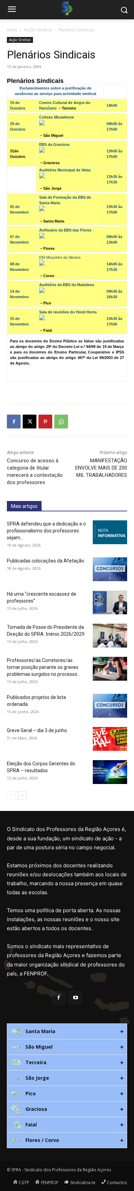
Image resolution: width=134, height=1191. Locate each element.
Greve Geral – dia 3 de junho (37, 730)
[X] (29, 421)
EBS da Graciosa (54, 144)
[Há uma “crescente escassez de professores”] (110, 602)
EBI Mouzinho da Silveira (59, 257)
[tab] (67, 1031)
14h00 (112, 105)
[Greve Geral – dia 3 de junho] (110, 739)
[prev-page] (11, 795)
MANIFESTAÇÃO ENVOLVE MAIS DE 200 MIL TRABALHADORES (101, 467)
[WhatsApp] (61, 421)
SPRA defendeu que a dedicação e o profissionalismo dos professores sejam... (46, 530)
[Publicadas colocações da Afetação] (110, 569)
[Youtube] (75, 997)
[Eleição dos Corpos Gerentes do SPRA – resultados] (110, 772)
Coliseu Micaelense (56, 117)
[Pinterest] (45, 421)
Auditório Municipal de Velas (65, 170)
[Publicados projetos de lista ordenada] (110, 706)
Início (12, 30)
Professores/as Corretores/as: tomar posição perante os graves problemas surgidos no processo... (43, 667)
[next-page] (22, 795)
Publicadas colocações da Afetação (45, 561)
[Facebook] (14, 421)
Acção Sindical (38, 30)
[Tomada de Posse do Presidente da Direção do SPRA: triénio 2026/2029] (110, 636)
